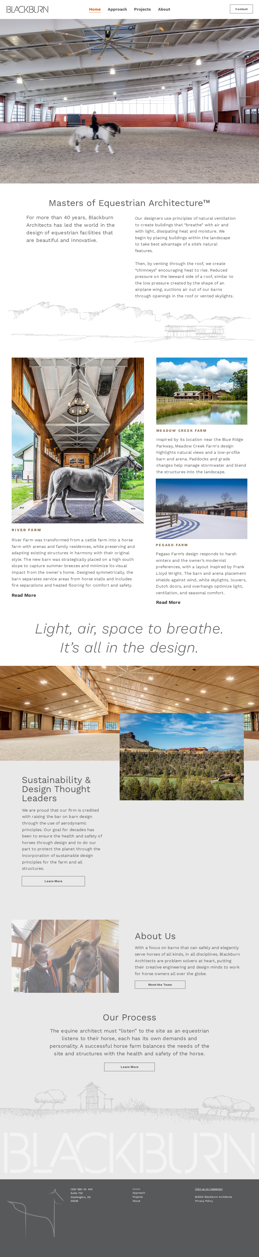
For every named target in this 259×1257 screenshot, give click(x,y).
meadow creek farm (181, 430)
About (136, 1201)
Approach (139, 1192)
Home (136, 1189)
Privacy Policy (203, 1201)
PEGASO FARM (172, 545)
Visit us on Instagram (209, 1189)
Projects (138, 1197)
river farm (26, 530)
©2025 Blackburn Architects (214, 1197)
